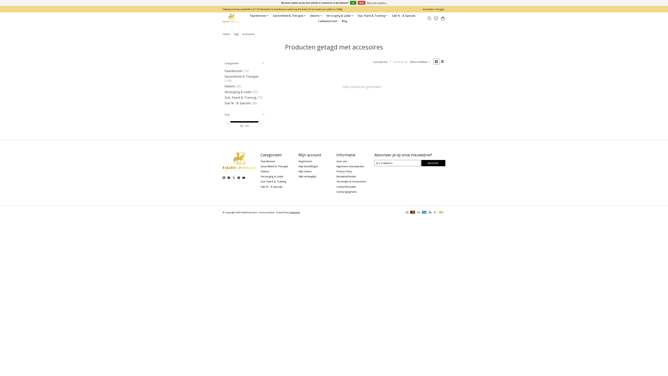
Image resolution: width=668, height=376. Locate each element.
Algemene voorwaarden (350, 166)
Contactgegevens (346, 191)
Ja (353, 3)
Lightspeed (294, 212)
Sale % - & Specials (403, 16)
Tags (236, 34)
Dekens (230, 86)
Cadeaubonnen (327, 21)
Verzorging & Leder (238, 92)
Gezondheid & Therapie (241, 76)
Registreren (305, 161)
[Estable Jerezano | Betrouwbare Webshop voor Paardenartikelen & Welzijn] (231, 18)
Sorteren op (400, 62)
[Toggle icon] (429, 18)
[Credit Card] (430, 212)
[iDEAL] (441, 212)
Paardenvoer (233, 71)
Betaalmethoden (346, 176)
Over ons (341, 161)
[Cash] (407, 212)
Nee (362, 3)
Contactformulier (346, 186)
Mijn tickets (305, 171)
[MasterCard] (412, 212)
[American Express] (424, 212)
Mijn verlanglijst (308, 176)
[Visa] (418, 212)
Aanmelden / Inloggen (433, 9)
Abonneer (433, 163)
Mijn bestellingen (308, 166)
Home (226, 34)
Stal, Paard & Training (240, 97)
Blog (344, 21)
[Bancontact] (435, 212)
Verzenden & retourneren (351, 181)
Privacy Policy (344, 171)
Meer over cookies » (377, 3)
